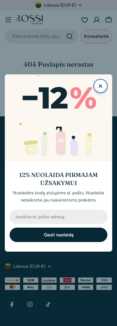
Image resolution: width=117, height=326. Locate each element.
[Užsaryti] (100, 86)
